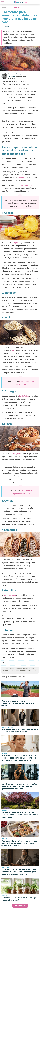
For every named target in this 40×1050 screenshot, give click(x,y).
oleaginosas (17, 454)
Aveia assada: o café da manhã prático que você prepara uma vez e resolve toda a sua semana (19, 843)
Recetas (4, 839)
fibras (34, 278)
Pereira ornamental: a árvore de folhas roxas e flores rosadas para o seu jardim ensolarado (19, 814)
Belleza (4, 753)
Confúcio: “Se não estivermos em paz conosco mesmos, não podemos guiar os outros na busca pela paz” (18, 871)
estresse (21, 178)
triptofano (17, 243)
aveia (13, 350)
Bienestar (4, 782)
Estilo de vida (5, 7)
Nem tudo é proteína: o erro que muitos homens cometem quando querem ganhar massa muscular (19, 786)
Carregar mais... (20, 906)
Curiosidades (15, 7)
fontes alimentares (25, 185)
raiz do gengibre (9, 595)
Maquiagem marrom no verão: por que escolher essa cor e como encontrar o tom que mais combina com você (18, 757)
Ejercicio (4, 699)
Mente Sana (5, 867)
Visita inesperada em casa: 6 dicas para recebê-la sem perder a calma (19, 730)
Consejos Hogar (7, 727)
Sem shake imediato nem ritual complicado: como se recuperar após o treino (19, 703)
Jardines (4, 810)
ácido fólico (24, 396)
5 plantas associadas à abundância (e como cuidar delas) (18, 899)
